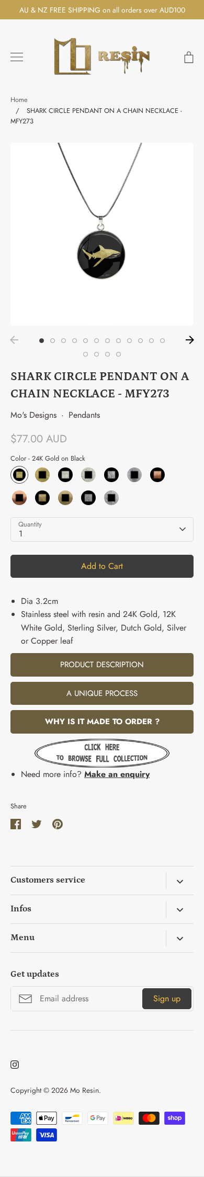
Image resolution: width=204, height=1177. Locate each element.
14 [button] (96, 354)
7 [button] (107, 340)
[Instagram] (14, 1064)
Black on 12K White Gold (88, 475)
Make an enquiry (117, 774)
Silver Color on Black (88, 498)
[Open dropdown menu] (180, 880)
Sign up (166, 998)
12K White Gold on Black (65, 475)
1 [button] (41, 340)
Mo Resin (84, 1090)
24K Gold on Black (19, 475)
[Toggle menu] (16, 57)
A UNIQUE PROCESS (102, 693)
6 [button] (96, 340)
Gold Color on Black (42, 498)
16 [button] (118, 354)
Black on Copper (19, 498)
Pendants (84, 415)
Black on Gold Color (65, 498)
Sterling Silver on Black (111, 475)
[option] (102, 234)
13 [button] (85, 354)
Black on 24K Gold (42, 475)
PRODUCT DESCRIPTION (102, 664)
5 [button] (85, 340)
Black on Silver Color (111, 498)
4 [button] (74, 340)
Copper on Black (157, 475)
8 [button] (118, 340)
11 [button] (151, 340)
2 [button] (52, 340)
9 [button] (129, 340)
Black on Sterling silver (134, 475)
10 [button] (140, 340)
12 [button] (162, 340)
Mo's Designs (33, 415)
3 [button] (63, 340)
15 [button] (107, 354)
